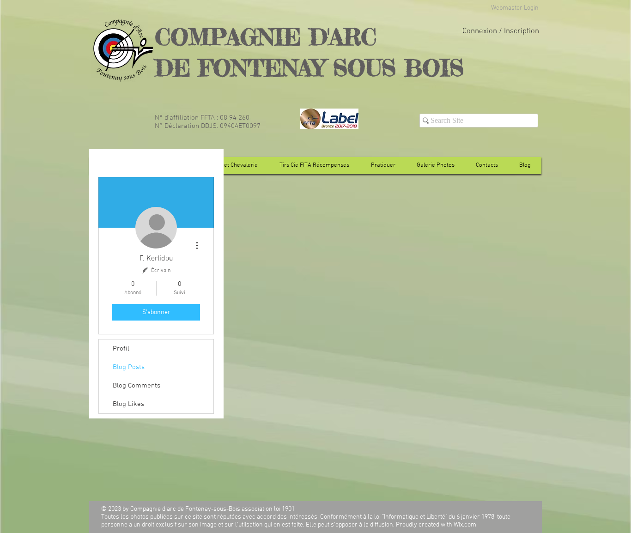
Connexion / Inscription (500, 31)
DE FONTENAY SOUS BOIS (309, 68)
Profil (121, 349)
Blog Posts (129, 367)
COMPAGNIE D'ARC (265, 37)
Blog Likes (128, 404)
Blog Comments (136, 386)
